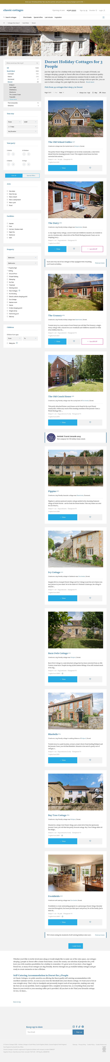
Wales (46, 1044)
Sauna (11, 305)
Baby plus (12, 343)
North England (62, 1044)
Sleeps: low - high (84, 92)
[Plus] (13, 154)
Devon (23, 76)
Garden (11, 223)
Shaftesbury (12, 90)
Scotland (13, 1047)
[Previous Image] (51, 119)
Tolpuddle (12, 97)
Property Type (13, 268)
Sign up (79, 1032)
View (64, 168)
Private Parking (13, 276)
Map (96, 92)
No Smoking (13, 294)
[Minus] (8, 154)
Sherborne (12, 92)
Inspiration (58, 17)
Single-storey (13, 311)
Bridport (77, 146)
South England (40, 1044)
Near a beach (13, 197)
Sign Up (82, 10)
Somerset (23, 79)
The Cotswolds (23, 103)
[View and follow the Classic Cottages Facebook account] (76, 1027)
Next (60, 92)
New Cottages (13, 291)
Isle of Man (20, 1047)
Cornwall (23, 74)
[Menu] (103, 17)
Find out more (99, 263)
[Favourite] (90, 168)
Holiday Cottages (23, 1044)
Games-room (13, 302)
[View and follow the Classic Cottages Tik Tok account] (79, 1027)
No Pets (11, 282)
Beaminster (78, 227)
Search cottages (11, 17)
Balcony (11, 316)
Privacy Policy (82, 1044)
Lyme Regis (12, 87)
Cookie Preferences (101, 1044)
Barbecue (12, 235)
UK (23, 68)
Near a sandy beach (15, 200)
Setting (11, 271)
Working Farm (13, 288)
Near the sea (13, 194)
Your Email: (31, 1032)
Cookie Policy (91, 1044)
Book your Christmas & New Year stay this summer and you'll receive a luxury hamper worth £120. (54, 2)
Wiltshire (23, 106)
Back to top (17, 1002)
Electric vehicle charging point (18, 296)
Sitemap (75, 1044)
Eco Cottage (12, 299)
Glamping (12, 279)
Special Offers (31, 175)
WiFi (10, 238)
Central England (53, 1044)
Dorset (23, 82)
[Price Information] (62, 673)
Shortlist (92, 10)
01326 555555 (71, 10)
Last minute (49, 17)
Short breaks (27, 17)
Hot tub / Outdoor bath (16, 229)
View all (13, 175)
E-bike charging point (15, 308)
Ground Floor (13, 273)
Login (101, 10)
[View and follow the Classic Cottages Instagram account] (74, 1027)
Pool (10, 226)
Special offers (38, 17)
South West (23, 71)
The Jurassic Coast (15, 94)
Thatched (12, 285)
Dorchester (85, 400)
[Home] (4, 22)
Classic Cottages (9, 1044)
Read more (90, 82)
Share (104, 92)
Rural (10, 205)
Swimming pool (14, 314)
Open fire (12, 232)
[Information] (19, 290)
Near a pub (12, 202)
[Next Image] (100, 119)
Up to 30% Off (93, 249)
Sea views (12, 191)
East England (7, 1047)
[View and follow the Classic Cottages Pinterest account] (83, 1027)
